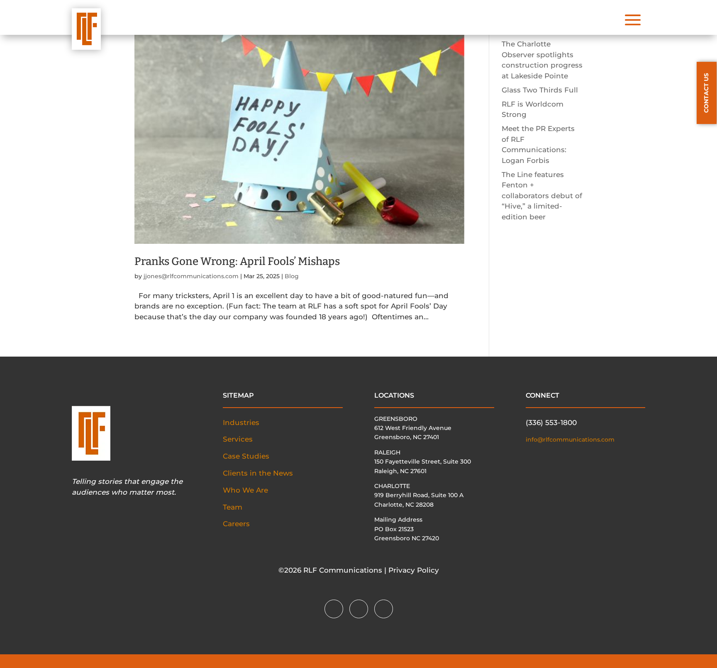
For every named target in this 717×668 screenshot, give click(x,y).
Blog (292, 276)
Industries (241, 422)
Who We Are (245, 490)
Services (238, 439)
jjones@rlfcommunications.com (191, 276)
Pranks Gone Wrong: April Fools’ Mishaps (237, 261)
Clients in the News (258, 473)
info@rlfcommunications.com (570, 439)
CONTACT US (706, 93)
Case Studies (246, 456)
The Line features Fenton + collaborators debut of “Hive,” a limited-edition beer (542, 195)
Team (232, 507)
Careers (236, 524)
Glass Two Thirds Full (540, 90)
